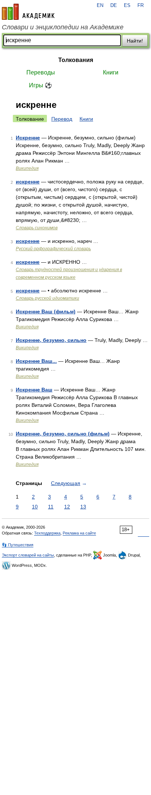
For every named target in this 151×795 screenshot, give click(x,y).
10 (35, 507)
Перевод (61, 119)
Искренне (28, 138)
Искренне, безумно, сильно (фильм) (63, 434)
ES (127, 5)
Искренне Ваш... (36, 361)
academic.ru (28, 12)
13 (83, 507)
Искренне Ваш (34, 390)
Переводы (40, 72)
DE (113, 5)
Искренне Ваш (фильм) (46, 311)
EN (100, 5)
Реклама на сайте (79, 533)
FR (140, 5)
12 (67, 507)
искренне (28, 182)
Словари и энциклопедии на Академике (63, 27)
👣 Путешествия (17, 545)
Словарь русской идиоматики (47, 298)
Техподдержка (47, 533)
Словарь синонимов (37, 227)
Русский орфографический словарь (53, 248)
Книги (110, 72)
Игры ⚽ (40, 85)
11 (51, 507)
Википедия (27, 168)
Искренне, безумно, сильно (51, 340)
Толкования (75, 60)
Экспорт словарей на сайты (28, 555)
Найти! (135, 41)
